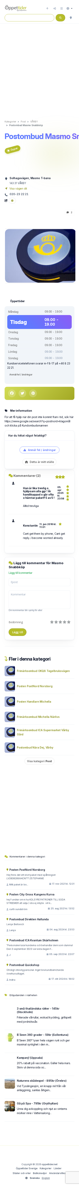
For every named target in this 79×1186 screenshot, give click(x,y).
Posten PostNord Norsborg (35, 686)
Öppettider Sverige (27, 1168)
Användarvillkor (57, 1173)
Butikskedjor (40, 1173)
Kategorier (46, 1168)
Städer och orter (22, 1173)
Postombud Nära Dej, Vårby (35, 747)
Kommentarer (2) (27, 476)
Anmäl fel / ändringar (20, 374)
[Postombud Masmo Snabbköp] (40, 255)
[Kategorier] (61, 8)
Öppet (14, 149)
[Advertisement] (39, 67)
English (46, 1178)
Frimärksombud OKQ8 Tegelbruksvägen (43, 671)
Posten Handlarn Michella (34, 701)
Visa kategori (39, 761)
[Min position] (70, 17)
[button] (69, 8)
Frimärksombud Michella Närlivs (38, 716)
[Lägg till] (47, 8)
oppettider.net (50, 1164)
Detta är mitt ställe (41, 462)
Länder (58, 1168)
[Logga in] (54, 8)
